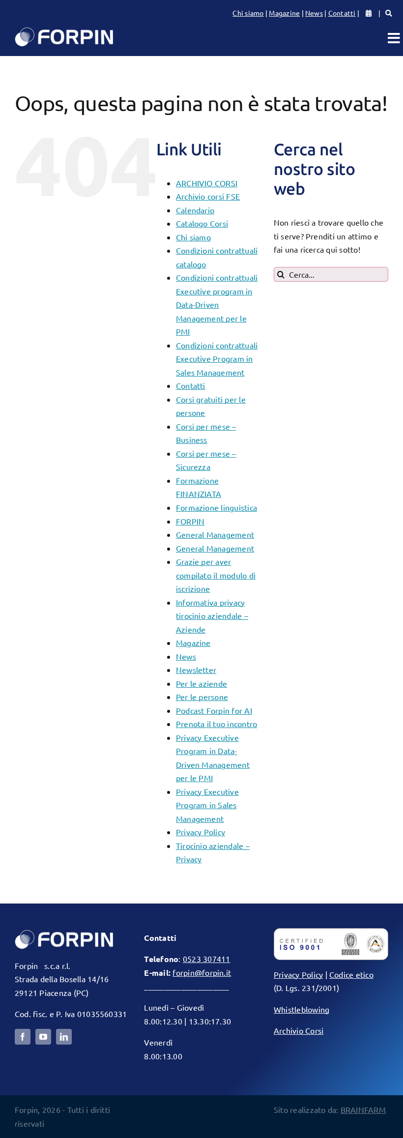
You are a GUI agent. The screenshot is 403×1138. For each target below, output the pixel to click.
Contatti (342, 12)
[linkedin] (64, 1037)
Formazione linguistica (216, 507)
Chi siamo (247, 12)
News (314, 12)
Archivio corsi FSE (208, 196)
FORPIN (190, 521)
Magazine (284, 12)
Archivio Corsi (298, 1030)
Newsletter (196, 669)
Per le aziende (201, 683)
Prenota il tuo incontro (217, 724)
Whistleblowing (301, 1009)
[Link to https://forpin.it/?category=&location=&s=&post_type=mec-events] (388, 13)
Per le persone (202, 696)
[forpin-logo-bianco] (64, 932)
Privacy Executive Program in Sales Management (207, 805)
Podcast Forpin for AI (214, 710)
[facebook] (22, 1037)
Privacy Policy (200, 832)
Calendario (195, 210)
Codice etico (351, 974)
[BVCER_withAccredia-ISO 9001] (331, 932)
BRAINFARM (363, 1109)
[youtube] (43, 1037)
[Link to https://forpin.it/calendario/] (369, 13)
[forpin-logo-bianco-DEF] (64, 29)
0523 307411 (206, 958)
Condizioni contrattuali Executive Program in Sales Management (217, 358)
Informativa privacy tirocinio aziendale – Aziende (212, 615)
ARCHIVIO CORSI (206, 183)
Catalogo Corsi (202, 223)
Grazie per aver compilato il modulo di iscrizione (216, 574)
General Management (215, 534)
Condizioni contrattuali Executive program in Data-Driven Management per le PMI (217, 304)
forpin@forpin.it (202, 972)
